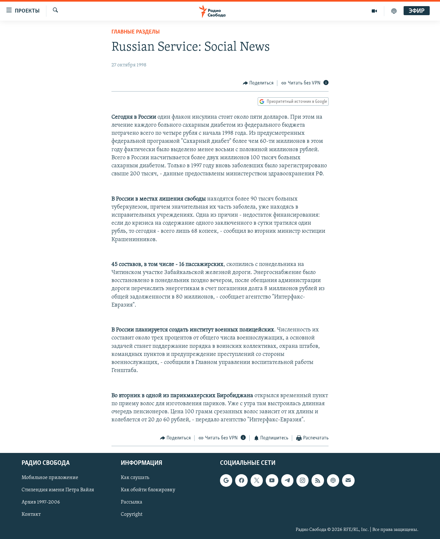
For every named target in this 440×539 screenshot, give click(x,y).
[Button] (258, 83)
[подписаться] (348, 480)
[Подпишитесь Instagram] (302, 480)
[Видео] (374, 11)
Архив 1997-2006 (41, 502)
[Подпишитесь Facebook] (241, 480)
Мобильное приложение (50, 477)
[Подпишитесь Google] (226, 480)
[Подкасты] (333, 480)
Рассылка (131, 502)
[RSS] (317, 480)
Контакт (31, 514)
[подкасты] (394, 11)
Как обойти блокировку (148, 490)
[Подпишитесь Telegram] (287, 480)
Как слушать (135, 477)
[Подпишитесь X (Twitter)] (257, 480)
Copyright (131, 514)
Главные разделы (135, 32)
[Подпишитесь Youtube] (272, 480)
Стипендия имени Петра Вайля (58, 490)
